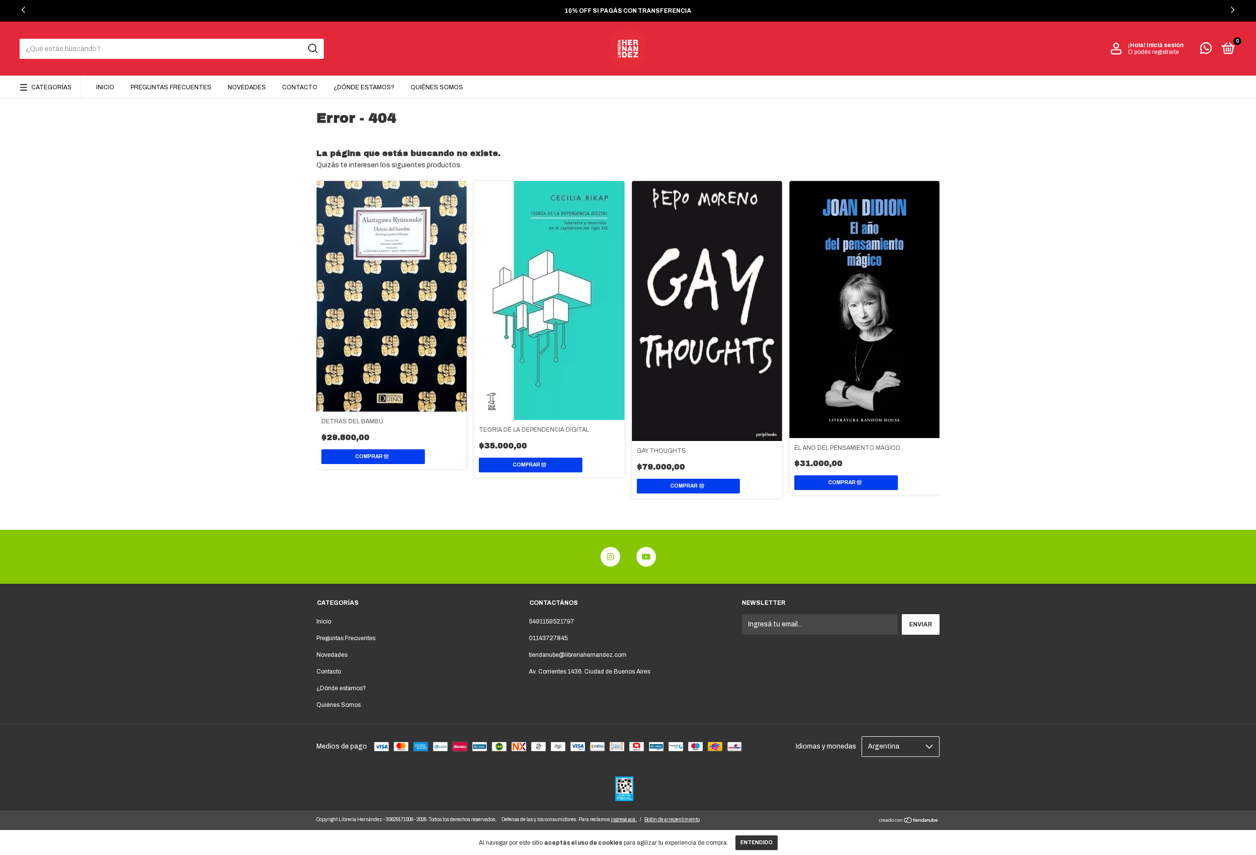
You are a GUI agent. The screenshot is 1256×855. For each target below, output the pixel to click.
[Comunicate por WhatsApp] (1206, 50)
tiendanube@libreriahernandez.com (578, 654)
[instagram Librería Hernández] (610, 557)
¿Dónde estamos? (364, 87)
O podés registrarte (1153, 52)
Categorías (51, 87)
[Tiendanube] (909, 821)
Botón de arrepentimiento (672, 819)
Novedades (247, 87)
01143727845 (548, 638)
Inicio (105, 87)
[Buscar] (312, 48)
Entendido (756, 842)
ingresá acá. (624, 819)
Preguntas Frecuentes (171, 87)
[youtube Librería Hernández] (646, 557)
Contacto (299, 87)
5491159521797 (551, 621)
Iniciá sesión (1165, 45)
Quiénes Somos (437, 87)
